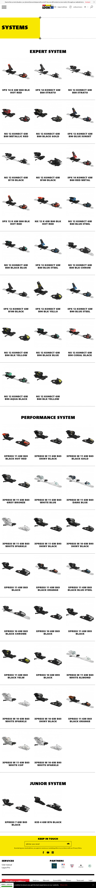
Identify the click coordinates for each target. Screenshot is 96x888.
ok (68, 844)
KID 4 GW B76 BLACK (48, 822)
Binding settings (16, 882)
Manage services (6, 884)
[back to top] (89, 881)
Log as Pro (6, 867)
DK (85, 7)
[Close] (93, 885)
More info (63, 885)
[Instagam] (52, 853)
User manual (7, 865)
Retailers (77, 7)
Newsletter (62, 7)
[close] (94, 2)
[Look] (48, 8)
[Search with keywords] (91, 7)
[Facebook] (43, 853)
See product (16, 79)
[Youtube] (48, 853)
